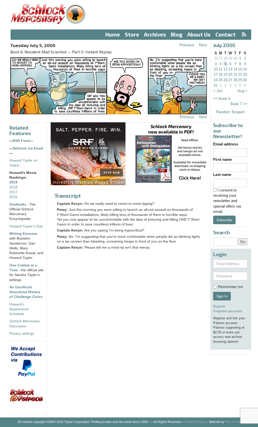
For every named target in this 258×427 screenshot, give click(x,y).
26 (216, 58)
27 (220, 58)
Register (219, 306)
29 (230, 58)
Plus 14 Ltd (232, 422)
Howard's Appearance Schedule (19, 309)
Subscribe (224, 220)
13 (230, 69)
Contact (225, 34)
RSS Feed (21, 141)
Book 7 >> (238, 104)
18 (220, 74)
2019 (13, 182)
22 (240, 74)
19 (225, 74)
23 (245, 74)
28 (225, 58)
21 (235, 74)
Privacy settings (21, 333)
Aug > (242, 91)
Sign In (222, 296)
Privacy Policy (195, 422)
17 (216, 74)
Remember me (230, 287)
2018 (13, 187)
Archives (155, 34)
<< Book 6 (221, 98)
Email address (225, 144)
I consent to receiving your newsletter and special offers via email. (227, 201)
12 (225, 69)
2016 (13, 197)
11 (220, 69)
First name (222, 159)
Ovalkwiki (18, 204)
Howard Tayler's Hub (26, 226)
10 (216, 69)
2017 (13, 192)
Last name (222, 174)
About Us (199, 34)
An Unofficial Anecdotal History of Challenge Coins (25, 292)
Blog (176, 34)
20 (230, 74)
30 (235, 58)
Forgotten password (227, 311)
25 (220, 80)
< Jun (217, 91)
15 (240, 69)
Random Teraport (230, 112)
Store (132, 34)
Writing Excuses (23, 234)
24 (216, 80)
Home (112, 34)
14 (235, 69)
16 (245, 69)
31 (216, 85)
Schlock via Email (28, 148)
